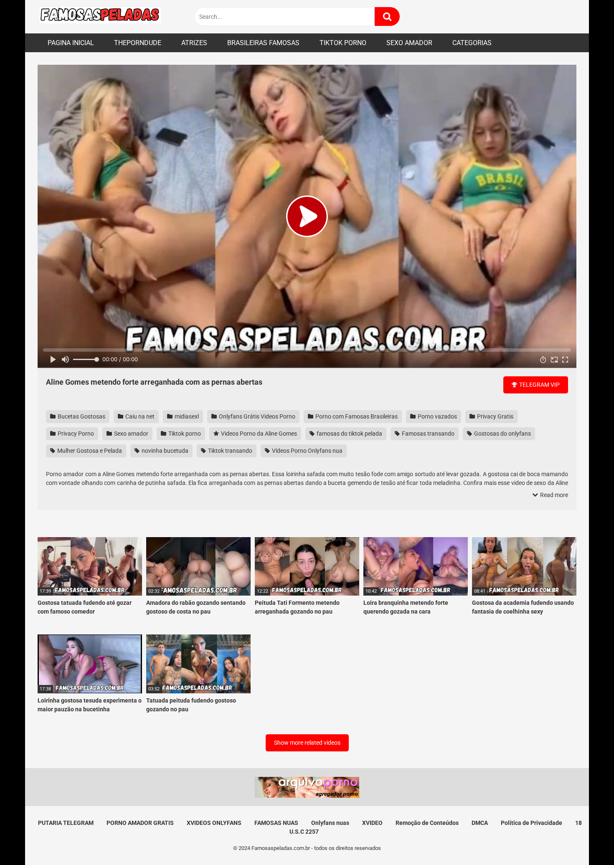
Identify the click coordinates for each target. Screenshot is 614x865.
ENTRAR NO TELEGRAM (307, 463)
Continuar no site (307, 488)
